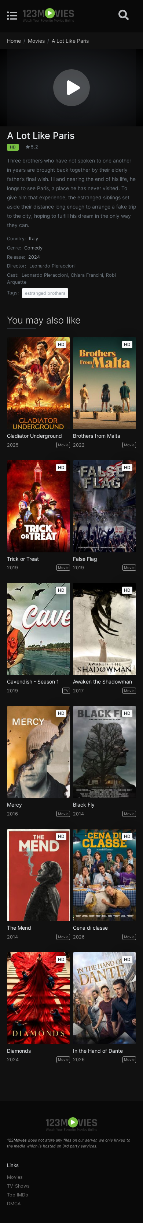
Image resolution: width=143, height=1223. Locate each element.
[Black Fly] (104, 752)
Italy (33, 238)
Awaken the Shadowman (102, 682)
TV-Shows (18, 1186)
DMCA (14, 1203)
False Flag (85, 559)
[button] (71, 87)
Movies (15, 1177)
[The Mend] (38, 875)
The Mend (19, 928)
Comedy (33, 248)
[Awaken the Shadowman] (104, 629)
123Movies (17, 1140)
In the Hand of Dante (98, 1051)
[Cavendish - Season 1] (38, 629)
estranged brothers (45, 293)
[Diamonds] (38, 998)
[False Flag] (104, 506)
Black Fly (84, 805)
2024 (34, 257)
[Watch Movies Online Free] (48, 15)
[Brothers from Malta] (104, 383)
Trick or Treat (23, 559)
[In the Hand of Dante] (104, 998)
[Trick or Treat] (38, 506)
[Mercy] (38, 752)
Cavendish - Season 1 (33, 682)
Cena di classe (90, 928)
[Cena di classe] (104, 875)
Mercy (14, 805)
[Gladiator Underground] (38, 383)
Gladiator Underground (34, 436)
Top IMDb (17, 1195)
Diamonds (19, 1051)
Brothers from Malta (96, 436)
